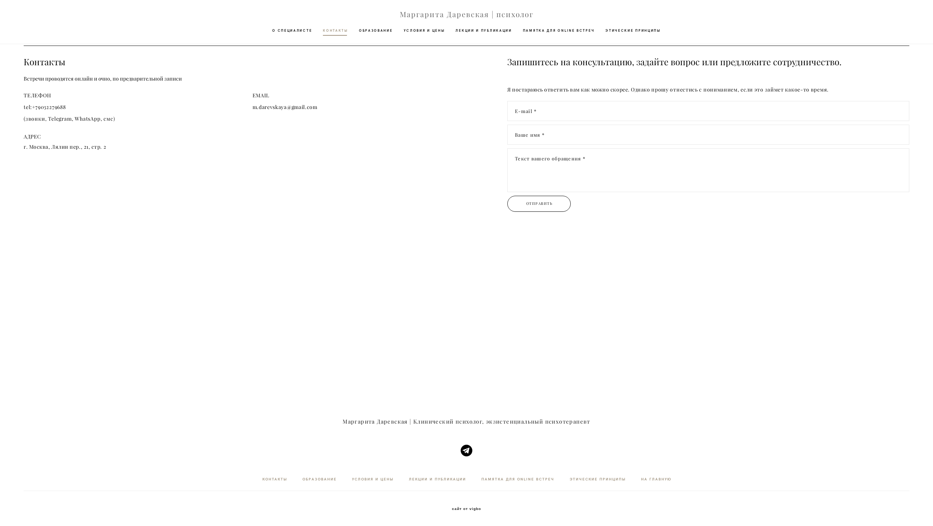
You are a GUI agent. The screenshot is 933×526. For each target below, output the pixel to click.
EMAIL (261, 95)
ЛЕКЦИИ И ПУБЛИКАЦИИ (484, 30)
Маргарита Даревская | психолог (467, 14)
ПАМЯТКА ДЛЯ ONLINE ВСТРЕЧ (559, 30)
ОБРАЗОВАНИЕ (376, 30)
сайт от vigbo (466, 509)
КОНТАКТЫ (335, 30)
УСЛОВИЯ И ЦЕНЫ (424, 30)
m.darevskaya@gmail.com (285, 107)
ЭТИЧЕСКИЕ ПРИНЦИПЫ (633, 30)
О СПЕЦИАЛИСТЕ (292, 30)
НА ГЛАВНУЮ (656, 479)
